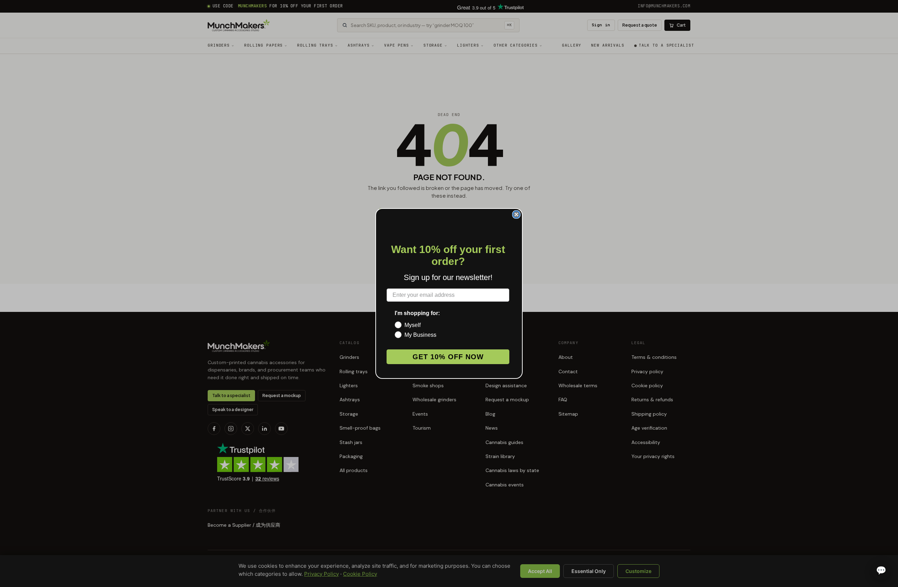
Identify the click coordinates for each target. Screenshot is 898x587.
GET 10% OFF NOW (448, 357)
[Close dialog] (516, 214)
